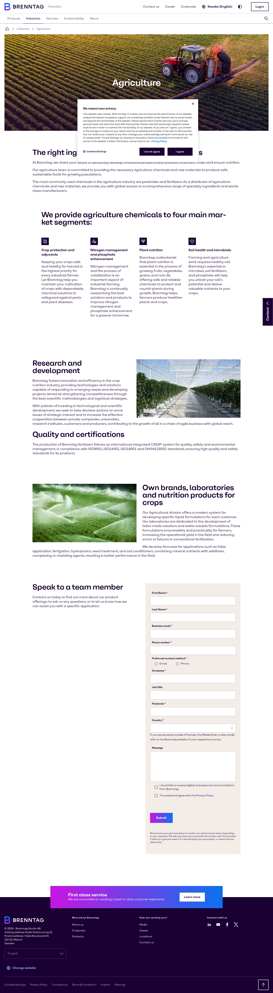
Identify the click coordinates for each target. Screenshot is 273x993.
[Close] (193, 104)
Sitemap (120, 984)
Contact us (151, 6)
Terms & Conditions (84, 984)
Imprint (105, 984)
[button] (260, 6)
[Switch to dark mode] (240, 7)
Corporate (188, 6)
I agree (180, 151)
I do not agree (152, 151)
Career (170, 6)
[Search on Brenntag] (266, 18)
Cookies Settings (96, 151)
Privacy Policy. (159, 141)
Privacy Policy (38, 984)
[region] (137, 130)
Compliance (59, 984)
